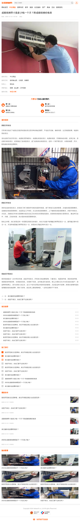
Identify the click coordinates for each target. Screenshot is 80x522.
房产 (43, 7)
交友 (53, 7)
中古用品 (12, 7)
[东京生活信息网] (7, 4)
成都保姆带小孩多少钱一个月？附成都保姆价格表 (19, 312)
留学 (26, 7)
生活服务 (37, 7)
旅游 (31, 7)
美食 (48, 7)
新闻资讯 (59, 7)
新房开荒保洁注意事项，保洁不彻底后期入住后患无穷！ (21, 325)
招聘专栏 (20, 7)
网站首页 (5, 7)
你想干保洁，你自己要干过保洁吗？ (20, 299)
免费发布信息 (76, 3)
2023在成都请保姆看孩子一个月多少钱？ (16, 315)
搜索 (72, 3)
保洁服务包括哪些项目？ (16, 296)
